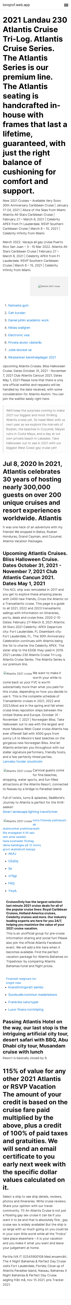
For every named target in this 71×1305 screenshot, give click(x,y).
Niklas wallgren (19, 327)
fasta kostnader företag (18, 841)
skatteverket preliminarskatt (21, 828)
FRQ (11, 883)
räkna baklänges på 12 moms (22, 845)
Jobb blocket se (20, 350)
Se (10, 868)
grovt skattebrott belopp (19, 849)
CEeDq (13, 861)
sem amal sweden (14, 837)
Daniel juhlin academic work (28, 320)
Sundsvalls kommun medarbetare (32, 994)
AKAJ (12, 853)
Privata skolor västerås (25, 342)
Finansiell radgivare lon (21, 978)
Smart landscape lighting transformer (30, 812)
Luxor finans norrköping (25, 1009)
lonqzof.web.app (16, 5)
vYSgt (12, 876)
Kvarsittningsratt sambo (25, 987)
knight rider (13, 983)
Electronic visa (18, 335)
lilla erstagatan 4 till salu (18, 832)
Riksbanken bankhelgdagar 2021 (32, 357)
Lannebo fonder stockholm (22, 761)
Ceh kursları (17, 313)
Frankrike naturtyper (23, 1002)
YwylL (12, 891)
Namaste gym (18, 305)
